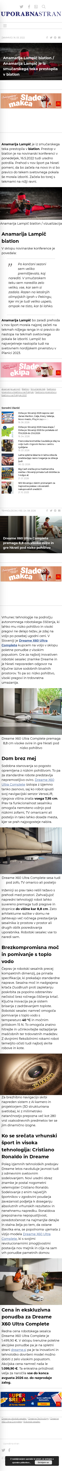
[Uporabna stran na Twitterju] (21, 7)
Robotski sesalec (31, 1421)
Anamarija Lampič (11, 389)
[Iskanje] (44, 7)
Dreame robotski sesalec (14, 1418)
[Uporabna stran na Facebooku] (29, 7)
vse (20, 510)
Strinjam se (43, 1462)
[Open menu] (5, 25)
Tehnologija (9, 510)
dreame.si (18, 1350)
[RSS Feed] (36, 7)
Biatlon (25, 389)
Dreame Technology (38, 1418)
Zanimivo (7, 37)
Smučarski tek (38, 389)
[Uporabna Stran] (31, 14)
